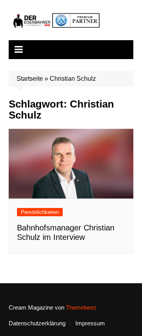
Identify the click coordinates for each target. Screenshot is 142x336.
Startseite (30, 78)
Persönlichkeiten (40, 212)
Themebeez (81, 307)
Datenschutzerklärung (37, 323)
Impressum (90, 323)
